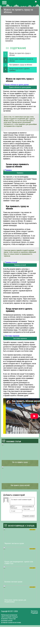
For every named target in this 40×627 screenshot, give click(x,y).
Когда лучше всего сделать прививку (19, 69)
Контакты (34, 611)
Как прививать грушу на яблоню (20, 65)
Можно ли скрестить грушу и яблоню (19, 54)
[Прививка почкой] (20, 262)
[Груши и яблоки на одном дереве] (20, 85)
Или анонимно (27, 506)
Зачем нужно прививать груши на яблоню (21, 60)
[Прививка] (20, 170)
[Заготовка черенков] (20, 336)
